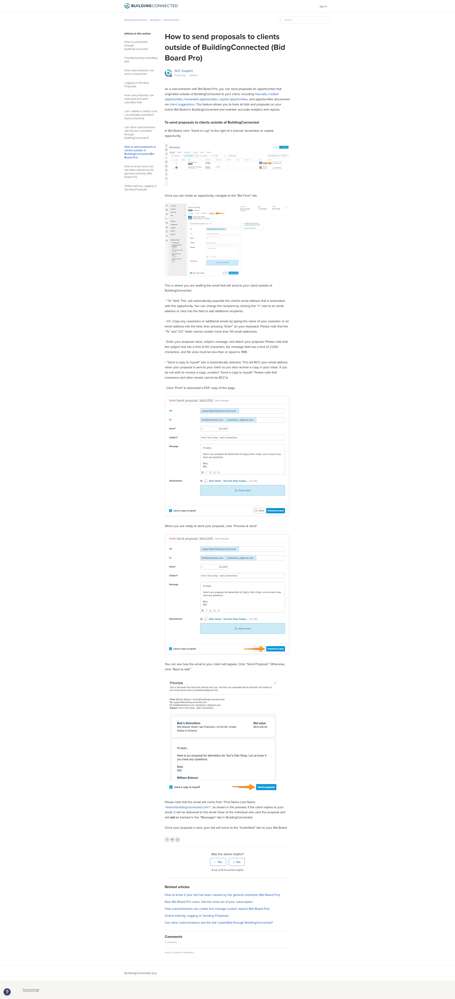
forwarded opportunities (201, 99)
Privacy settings (31, 989)
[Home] (151, 7)
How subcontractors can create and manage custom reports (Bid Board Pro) (217, 909)
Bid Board (155, 20)
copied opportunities (233, 99)
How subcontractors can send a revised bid (139, 72)
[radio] (218, 862)
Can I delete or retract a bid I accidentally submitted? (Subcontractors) (140, 114)
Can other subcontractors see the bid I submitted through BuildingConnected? (139, 132)
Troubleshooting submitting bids (140, 59)
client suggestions (182, 104)
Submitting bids (171, 20)
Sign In (323, 6)
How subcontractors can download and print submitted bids (139, 99)
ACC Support (184, 71)
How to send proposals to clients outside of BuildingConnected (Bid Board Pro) (140, 152)
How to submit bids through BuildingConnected (136, 45)
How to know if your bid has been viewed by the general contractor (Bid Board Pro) (139, 172)
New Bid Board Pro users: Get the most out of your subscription (209, 902)
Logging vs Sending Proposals (136, 84)
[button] (7, 991)
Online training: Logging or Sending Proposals (140, 187)
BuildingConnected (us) (135, 20)
